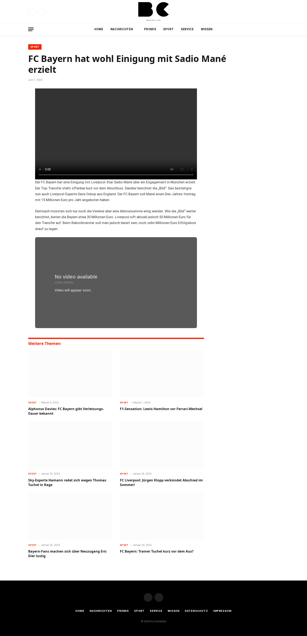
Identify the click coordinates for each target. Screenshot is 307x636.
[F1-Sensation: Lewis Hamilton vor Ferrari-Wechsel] (162, 373)
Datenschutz (196, 610)
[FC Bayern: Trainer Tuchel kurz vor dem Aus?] (162, 516)
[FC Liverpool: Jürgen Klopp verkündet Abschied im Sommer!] (162, 445)
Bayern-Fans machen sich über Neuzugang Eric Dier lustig (67, 553)
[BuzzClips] (153, 11)
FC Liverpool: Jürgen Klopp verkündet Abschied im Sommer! (161, 482)
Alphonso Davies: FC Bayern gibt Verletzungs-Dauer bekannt (66, 411)
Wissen (207, 29)
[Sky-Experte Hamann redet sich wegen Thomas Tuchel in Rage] (70, 445)
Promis (150, 29)
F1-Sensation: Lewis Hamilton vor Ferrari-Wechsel (161, 409)
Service (187, 29)
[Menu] (31, 29)
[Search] (277, 29)
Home (98, 29)
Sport (168, 29)
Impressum (222, 610)
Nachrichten (121, 29)
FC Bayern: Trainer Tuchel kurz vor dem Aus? (157, 551)
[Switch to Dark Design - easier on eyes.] (270, 29)
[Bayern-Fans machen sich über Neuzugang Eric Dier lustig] (70, 516)
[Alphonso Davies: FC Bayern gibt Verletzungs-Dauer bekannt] (70, 373)
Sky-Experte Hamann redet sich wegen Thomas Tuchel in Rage (67, 482)
